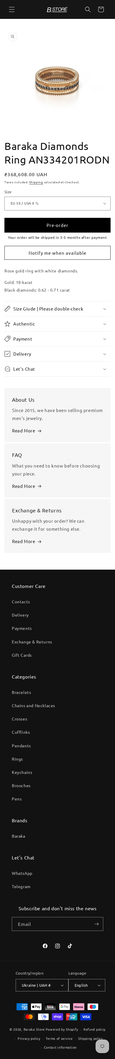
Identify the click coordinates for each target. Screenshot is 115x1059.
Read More (23, 430)
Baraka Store (34, 1029)
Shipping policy (90, 1038)
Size (8, 191)
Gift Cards (22, 655)
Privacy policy (29, 1038)
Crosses (19, 718)
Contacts (21, 601)
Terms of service (59, 1038)
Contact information (60, 1047)
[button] (11, 9)
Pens (17, 798)
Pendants (21, 745)
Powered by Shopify (62, 1029)
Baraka (18, 836)
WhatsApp (22, 873)
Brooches (21, 785)
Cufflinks (21, 732)
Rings (17, 758)
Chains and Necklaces (33, 705)
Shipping (36, 182)
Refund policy (94, 1029)
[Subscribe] (96, 924)
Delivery (20, 614)
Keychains (22, 772)
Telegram (21, 886)
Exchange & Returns (32, 641)
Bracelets (21, 692)
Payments (22, 628)
